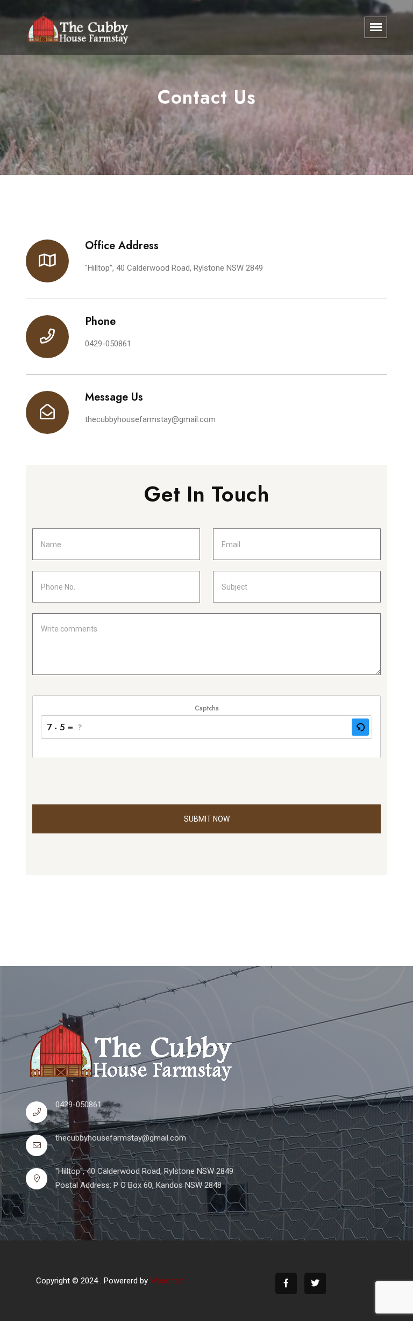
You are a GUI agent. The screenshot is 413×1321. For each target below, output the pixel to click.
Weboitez (166, 1281)
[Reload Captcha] (360, 727)
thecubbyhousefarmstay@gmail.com (150, 419)
